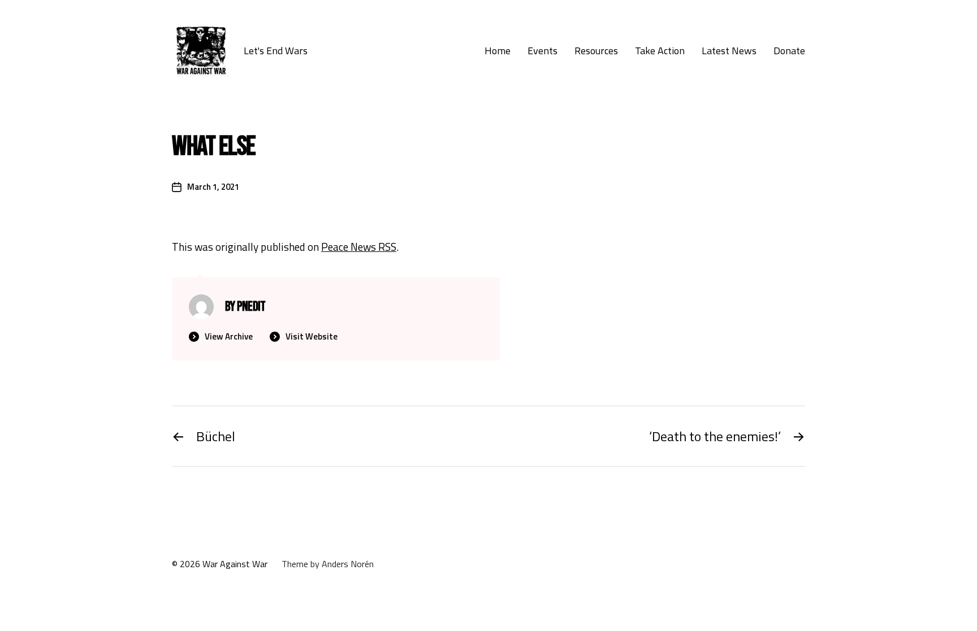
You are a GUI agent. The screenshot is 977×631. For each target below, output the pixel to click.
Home (498, 51)
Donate (789, 51)
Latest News (729, 51)
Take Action (660, 51)
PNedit (251, 306)
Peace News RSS (358, 246)
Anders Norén (348, 564)
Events (542, 51)
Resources (596, 51)
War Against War (234, 564)
